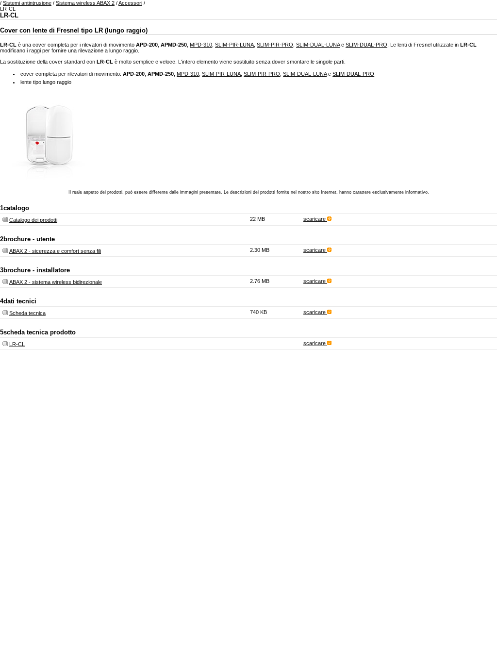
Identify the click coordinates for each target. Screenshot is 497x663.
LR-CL (17, 344)
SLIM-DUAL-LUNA (318, 45)
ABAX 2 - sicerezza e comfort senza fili (55, 251)
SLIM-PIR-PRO (275, 45)
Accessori (130, 3)
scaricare (315, 219)
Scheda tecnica (27, 313)
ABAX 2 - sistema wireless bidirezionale (55, 282)
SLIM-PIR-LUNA (234, 45)
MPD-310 (201, 45)
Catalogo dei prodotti (33, 220)
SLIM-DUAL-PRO (366, 45)
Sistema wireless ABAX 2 (85, 3)
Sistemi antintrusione (27, 3)
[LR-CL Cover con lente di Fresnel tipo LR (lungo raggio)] (48, 178)
